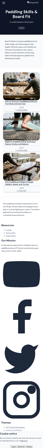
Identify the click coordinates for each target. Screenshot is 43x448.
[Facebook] (21, 336)
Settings (29, 447)
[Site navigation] (3, 2)
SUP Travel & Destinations (15, 427)
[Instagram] (21, 419)
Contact (8, 230)
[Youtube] (21, 294)
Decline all (21, 447)
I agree (13, 447)
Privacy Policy (11, 236)
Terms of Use (10, 233)
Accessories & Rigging (14, 430)
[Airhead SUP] (34, 2)
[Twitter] (21, 378)
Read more (23, 441)
